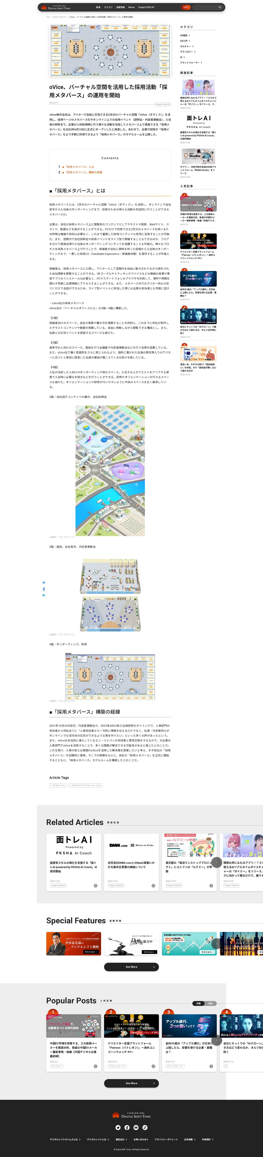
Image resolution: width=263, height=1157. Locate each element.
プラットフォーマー (189, 62)
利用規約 (206, 1139)
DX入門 (183, 41)
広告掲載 (188, 1139)
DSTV (186, 7)
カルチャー (185, 46)
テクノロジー (186, 52)
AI (181, 57)
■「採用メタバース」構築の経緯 (82, 172)
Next (216, 862)
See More (131, 966)
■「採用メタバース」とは (78, 166)
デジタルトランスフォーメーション (86, 785)
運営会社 (120, 1139)
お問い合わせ (140, 1139)
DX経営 (183, 35)
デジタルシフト (58, 785)
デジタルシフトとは (96, 1139)
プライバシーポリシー (165, 1139)
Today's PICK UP (163, 104)
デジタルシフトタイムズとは (64, 1139)
